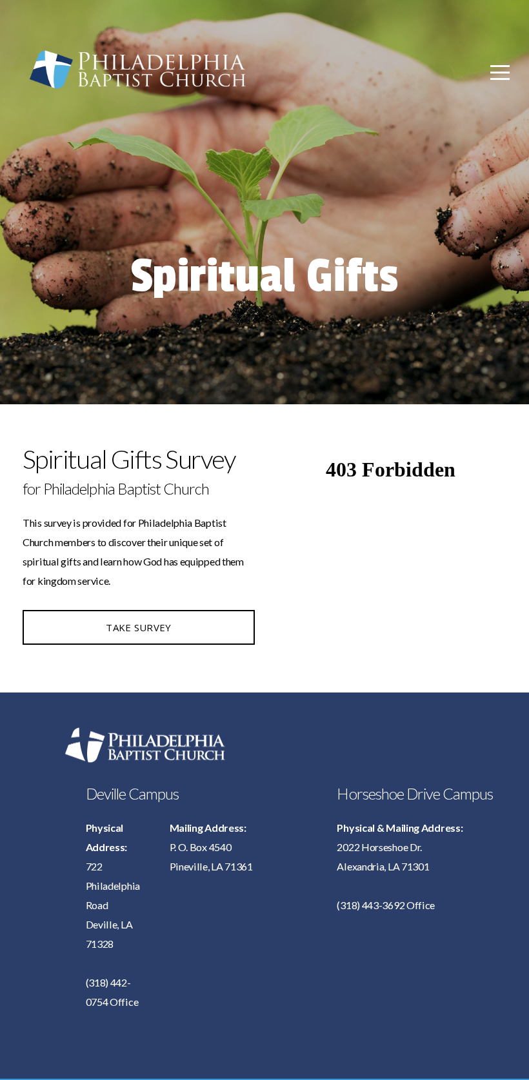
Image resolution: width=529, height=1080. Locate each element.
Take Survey (138, 627)
